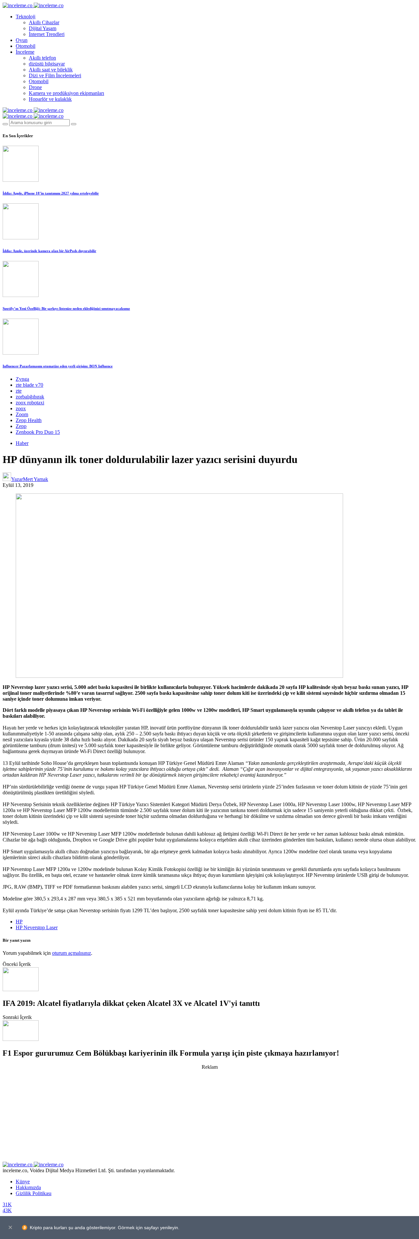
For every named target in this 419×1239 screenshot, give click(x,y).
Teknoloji (25, 16)
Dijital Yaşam (42, 28)
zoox (21, 408)
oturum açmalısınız (71, 953)
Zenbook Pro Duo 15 (38, 432)
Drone (35, 87)
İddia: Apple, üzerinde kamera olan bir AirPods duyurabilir (49, 251)
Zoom (22, 414)
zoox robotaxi (30, 402)
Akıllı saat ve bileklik (51, 69)
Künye (23, 1181)
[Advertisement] (209, 1116)
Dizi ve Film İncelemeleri (55, 75)
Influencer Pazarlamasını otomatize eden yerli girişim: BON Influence (58, 366)
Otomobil (25, 46)
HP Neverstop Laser (37, 927)
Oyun (21, 40)
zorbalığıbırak (30, 396)
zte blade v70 (29, 385)
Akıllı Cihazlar (44, 22)
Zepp (21, 426)
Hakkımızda (28, 1187)
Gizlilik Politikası (33, 1193)
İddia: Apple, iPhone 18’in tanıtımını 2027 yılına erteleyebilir (51, 193)
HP (19, 921)
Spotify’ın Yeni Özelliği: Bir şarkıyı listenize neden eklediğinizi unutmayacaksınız (66, 308)
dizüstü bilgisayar (47, 63)
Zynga (22, 379)
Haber (22, 443)
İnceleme (25, 52)
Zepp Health (29, 420)
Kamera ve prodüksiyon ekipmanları (66, 93)
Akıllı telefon (42, 58)
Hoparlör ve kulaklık (50, 99)
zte (19, 391)
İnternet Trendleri (46, 34)
